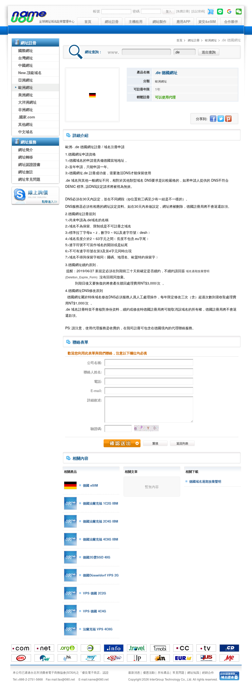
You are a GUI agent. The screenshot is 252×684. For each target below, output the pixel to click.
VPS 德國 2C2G (94, 593)
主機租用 (135, 21)
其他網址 (25, 124)
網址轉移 (25, 157)
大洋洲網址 (27, 102)
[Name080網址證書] (229, 675)
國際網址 (25, 50)
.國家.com (26, 117)
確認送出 (122, 443)
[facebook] (213, 118)
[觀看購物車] (211, 11)
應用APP (183, 21)
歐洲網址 (25, 87)
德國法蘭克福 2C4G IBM (100, 521)
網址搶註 (25, 172)
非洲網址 (25, 109)
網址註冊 (112, 21)
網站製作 (159, 21)
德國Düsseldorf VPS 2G (101, 575)
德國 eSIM (90, 485)
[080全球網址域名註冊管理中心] (42, 17)
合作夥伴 (231, 21)
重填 (155, 443)
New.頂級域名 (30, 72)
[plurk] (228, 118)
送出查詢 (209, 51)
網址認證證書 (29, 164)
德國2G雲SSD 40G (96, 557)
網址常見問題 (29, 179)
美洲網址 (25, 94)
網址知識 (193, 672)
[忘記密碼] (198, 11)
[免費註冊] (182, 11)
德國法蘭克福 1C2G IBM (100, 503)
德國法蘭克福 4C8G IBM (100, 539)
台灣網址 (25, 58)
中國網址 (25, 65)
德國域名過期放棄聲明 (205, 481)
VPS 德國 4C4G (94, 611)
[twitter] (221, 118)
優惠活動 (149, 672)
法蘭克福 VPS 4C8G (97, 629)
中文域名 (25, 131)
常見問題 (178, 672)
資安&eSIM (207, 21)
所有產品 (164, 672)
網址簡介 (25, 149)
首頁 (87, 21)
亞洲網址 (25, 80)
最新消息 (134, 672)
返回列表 (182, 443)
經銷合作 (208, 672)
